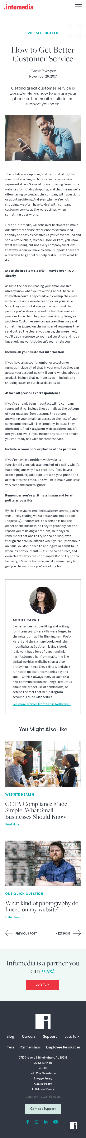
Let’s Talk (42, 984)
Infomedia (54, 1097)
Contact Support (43, 1109)
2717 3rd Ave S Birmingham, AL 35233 (43, 1057)
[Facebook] (27, 1122)
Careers (28, 1037)
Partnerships (30, 1048)
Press (9, 1048)
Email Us (43, 1068)
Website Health (43, 33)
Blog (10, 1037)
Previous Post (26, 933)
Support (50, 1037)
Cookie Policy (43, 1084)
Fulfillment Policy (43, 1089)
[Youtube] (55, 1122)
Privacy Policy (43, 1078)
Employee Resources (63, 1048)
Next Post (63, 933)
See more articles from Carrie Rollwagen (42, 704)
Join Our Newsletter (43, 1073)
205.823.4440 (43, 1063)
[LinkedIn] (46, 1122)
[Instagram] (36, 1122)
